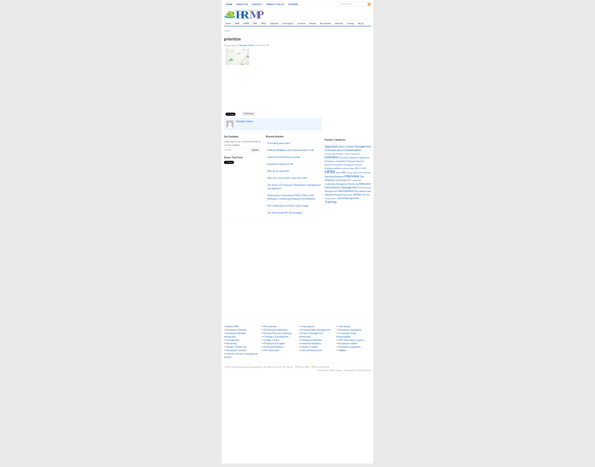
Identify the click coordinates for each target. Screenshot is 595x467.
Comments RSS (321, 367)
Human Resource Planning (277, 333)
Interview (351, 176)
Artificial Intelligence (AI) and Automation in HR (290, 150)
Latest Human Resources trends (283, 157)
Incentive (301, 23)
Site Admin (287, 367)
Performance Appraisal (275, 329)
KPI (349, 180)
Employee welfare (333, 168)
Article (341, 146)
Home (229, 4)
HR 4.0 (358, 168)
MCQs (361, 23)
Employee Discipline (274, 343)
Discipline (343, 157)
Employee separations (350, 329)
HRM (237, 23)
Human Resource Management (247, 367)
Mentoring (353, 184)
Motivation (365, 183)
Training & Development (276, 336)
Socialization (233, 340)
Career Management (358, 146)
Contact (257, 4)
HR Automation (272, 350)
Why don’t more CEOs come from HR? (287, 178)
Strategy (328, 198)
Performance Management (341, 187)
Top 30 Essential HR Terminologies (284, 212)
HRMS (337, 173)
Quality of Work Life (237, 347)
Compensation (352, 150)
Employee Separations (334, 165)
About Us (242, 4)
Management (342, 184)
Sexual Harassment (312, 350)
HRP (255, 23)
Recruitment (325, 23)
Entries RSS (303, 367)
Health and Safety (348, 168)
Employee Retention (355, 161)
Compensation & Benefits (334, 154)
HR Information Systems (351, 340)
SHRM (246, 23)
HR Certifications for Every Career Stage (288, 205)
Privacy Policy (275, 4)
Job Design (341, 180)
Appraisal (274, 23)
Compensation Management (316, 329)
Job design (344, 326)
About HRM (233, 326)
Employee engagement (359, 157)
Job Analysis (287, 23)
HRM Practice (336, 370)
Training (350, 23)
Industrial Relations (334, 176)
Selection (339, 23)
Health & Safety (309, 347)
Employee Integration (350, 347)
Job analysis (308, 326)
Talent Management (348, 198)
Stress (334, 198)
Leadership (356, 180)
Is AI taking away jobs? (279, 143)
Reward (312, 23)
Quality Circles (271, 340)
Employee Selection (237, 329)
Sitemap (293, 4)
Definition (332, 157)
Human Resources (354, 173)
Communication (334, 150)
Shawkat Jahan (246, 45)
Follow (251, 114)
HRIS (263, 23)
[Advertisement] (335, 14)
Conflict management (352, 154)
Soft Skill (365, 195)
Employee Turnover (353, 165)
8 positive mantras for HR (280, 164)
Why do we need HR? (278, 171)
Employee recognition (335, 161)
